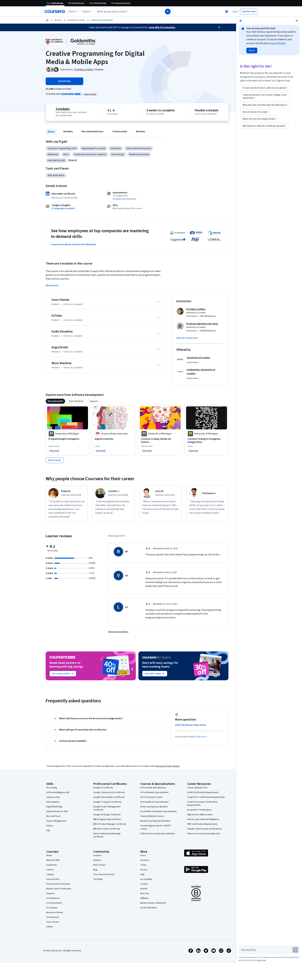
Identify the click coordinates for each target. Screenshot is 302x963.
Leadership (51, 865)
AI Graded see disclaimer (124, 199)
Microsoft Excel (53, 816)
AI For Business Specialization (154, 792)
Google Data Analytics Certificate (109, 797)
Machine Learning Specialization (155, 821)
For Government (54, 903)
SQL (48, 830)
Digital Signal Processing (93, 148)
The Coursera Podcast (104, 874)
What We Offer (53, 860)
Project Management (56, 821)
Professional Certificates (58, 884)
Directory (144, 893)
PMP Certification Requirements (202, 824)
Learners (97, 855)
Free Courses (52, 922)
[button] (86, 11)
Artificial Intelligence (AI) (57, 792)
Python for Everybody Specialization (157, 833)
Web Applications (56, 175)
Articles (144, 888)
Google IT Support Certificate (107, 802)
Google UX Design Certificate (107, 814)
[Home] (47, 20)
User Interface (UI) (56, 160)
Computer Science (76, 20)
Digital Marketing (54, 806)
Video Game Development (138, 148)
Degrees (50, 893)
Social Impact (52, 917)
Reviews (140, 131)
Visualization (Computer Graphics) (90, 154)
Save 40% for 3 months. (162, 27)
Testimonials (119, 131)
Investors (144, 860)
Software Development (102, 20)
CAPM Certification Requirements (203, 792)
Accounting (51, 787)
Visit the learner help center (190, 725)
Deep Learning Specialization (154, 806)
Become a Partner (54, 912)
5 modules (63, 109)
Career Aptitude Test (197, 787)
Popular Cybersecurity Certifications (204, 828)
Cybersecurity (53, 797)
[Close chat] (296, 21)
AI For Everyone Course (151, 797)
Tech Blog (98, 879)
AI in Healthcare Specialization (154, 802)
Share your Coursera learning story (203, 833)
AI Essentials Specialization (153, 787)
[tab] (55, 401)
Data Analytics (53, 802)
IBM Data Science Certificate (106, 828)
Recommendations (92, 131)
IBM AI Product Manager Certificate (109, 824)
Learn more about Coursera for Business (73, 244)
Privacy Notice (277, 43)
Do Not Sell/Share (148, 907)
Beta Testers (99, 865)
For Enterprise (53, 898)
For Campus (52, 907)
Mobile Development (139, 154)
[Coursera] (55, 11)
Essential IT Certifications (199, 809)
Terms (143, 865)
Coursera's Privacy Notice (167, 766)
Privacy (143, 869)
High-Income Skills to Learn (200, 814)
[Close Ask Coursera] (227, 11)
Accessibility (146, 879)
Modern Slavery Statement (153, 903)
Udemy (49, 926)
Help (142, 874)
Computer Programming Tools (62, 148)
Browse (58, 20)
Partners (97, 860)
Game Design (117, 154)
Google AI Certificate (103, 787)
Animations (115, 148)
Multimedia (53, 154)
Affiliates (144, 898)
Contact (144, 884)
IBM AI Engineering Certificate (107, 819)
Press (143, 855)
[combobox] (126, 11)
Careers (50, 869)
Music (66, 154)
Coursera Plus (52, 879)
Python (49, 825)
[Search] (168, 11)
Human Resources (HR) (57, 811)
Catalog (50, 874)
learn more (201, 736)
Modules (68, 131)
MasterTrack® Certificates (58, 888)
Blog (95, 869)
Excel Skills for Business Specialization (158, 811)
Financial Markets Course (152, 816)
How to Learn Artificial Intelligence (203, 819)
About (51, 131)
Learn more (90, 94)
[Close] (219, 27)
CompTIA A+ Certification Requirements (206, 797)
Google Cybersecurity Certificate (109, 792)
